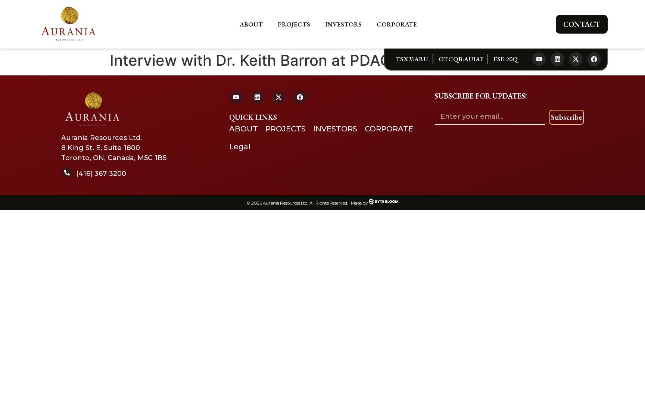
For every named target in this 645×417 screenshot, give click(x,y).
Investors (343, 24)
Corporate (397, 24)
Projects (294, 24)
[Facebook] (594, 59)
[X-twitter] (576, 59)
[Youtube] (539, 59)
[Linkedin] (557, 59)
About (251, 24)
